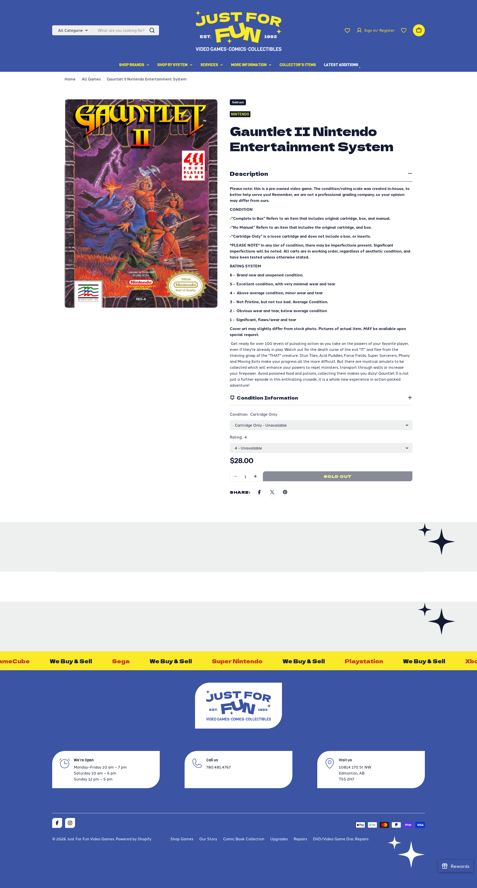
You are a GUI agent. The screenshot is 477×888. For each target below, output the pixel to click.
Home (70, 78)
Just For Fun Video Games (90, 838)
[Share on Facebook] (259, 492)
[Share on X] (272, 492)
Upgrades (279, 838)
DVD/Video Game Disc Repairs (340, 838)
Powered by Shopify (133, 838)
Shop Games (181, 838)
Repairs (300, 838)
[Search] (152, 30)
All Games (91, 78)
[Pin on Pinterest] (285, 492)
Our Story (208, 838)
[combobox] (105, 30)
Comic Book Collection (243, 838)
